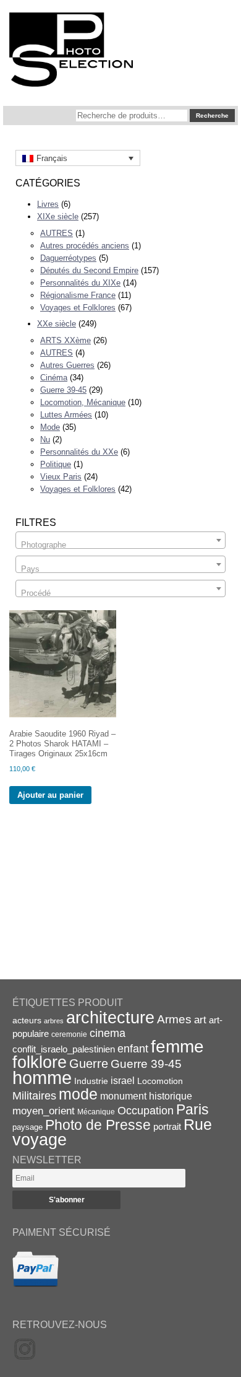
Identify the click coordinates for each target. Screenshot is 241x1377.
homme (42, 1077)
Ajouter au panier (50, 795)
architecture (110, 1017)
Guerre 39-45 (63, 390)
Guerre (88, 1063)
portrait (167, 1126)
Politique (55, 464)
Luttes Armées (66, 414)
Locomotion (160, 1081)
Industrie (91, 1081)
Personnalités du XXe (79, 452)
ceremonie (69, 1034)
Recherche (212, 115)
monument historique (146, 1095)
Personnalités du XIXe (80, 282)
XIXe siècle (57, 216)
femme (177, 1046)
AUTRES (56, 233)
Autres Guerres (67, 365)
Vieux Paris (61, 476)
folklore (39, 1062)
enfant (132, 1048)
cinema (107, 1033)
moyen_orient (43, 1111)
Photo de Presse (98, 1125)
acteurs (26, 1020)
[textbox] (120, 544)
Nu (45, 439)
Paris (192, 1109)
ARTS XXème (65, 340)
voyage (39, 1139)
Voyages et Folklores (78, 307)
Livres (48, 204)
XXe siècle (56, 323)
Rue (198, 1124)
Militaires (34, 1096)
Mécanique (96, 1112)
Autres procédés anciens (84, 245)
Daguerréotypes (68, 258)
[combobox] (120, 540)
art (200, 1019)
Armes (174, 1019)
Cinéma (53, 377)
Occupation (145, 1110)
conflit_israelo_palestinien (63, 1049)
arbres (54, 1021)
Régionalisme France (78, 295)
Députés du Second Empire (89, 270)
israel (123, 1080)
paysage (27, 1127)
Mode (50, 427)
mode (78, 1094)
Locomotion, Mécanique (82, 402)
